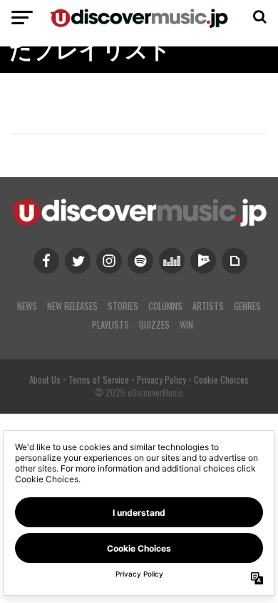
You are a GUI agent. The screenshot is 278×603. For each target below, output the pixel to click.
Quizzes (154, 325)
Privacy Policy (161, 380)
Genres (247, 306)
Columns (165, 306)
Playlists (110, 325)
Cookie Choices (221, 380)
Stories (123, 306)
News (27, 306)
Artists (208, 306)
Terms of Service (98, 380)
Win (186, 325)
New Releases (72, 306)
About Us (45, 380)
